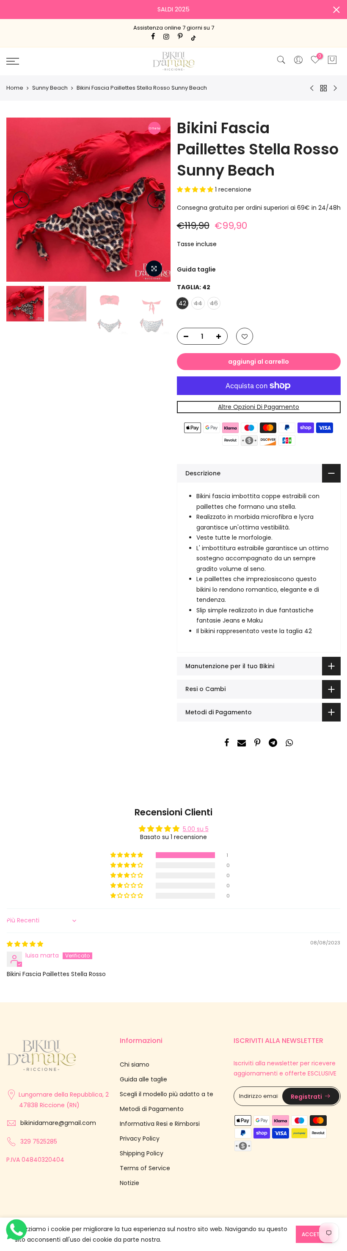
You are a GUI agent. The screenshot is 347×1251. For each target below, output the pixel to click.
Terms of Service (145, 1168)
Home (14, 88)
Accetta (314, 1234)
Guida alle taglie (143, 1079)
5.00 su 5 (196, 829)
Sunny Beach (50, 88)
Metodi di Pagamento (152, 1109)
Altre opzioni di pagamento (258, 407)
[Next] (155, 199)
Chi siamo (134, 1064)
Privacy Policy (140, 1138)
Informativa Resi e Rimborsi (160, 1123)
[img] (25, 944)
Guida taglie (196, 269)
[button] (196, 189)
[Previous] (21, 199)
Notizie (129, 1183)
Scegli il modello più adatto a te (166, 1094)
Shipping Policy (141, 1153)
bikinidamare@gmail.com (58, 1123)
